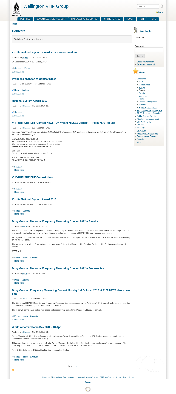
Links (139, 142)
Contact (88, 382)
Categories (141, 79)
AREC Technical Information (149, 113)
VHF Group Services (145, 122)
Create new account (145, 62)
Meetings (143, 96)
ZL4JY (24, 226)
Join (124, 377)
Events (27, 68)
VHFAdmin (26, 106)
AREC (141, 82)
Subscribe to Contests (13, 370)
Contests (18, 68)
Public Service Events (148, 107)
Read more (19, 71)
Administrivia (144, 85)
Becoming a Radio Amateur (64, 377)
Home (14, 23)
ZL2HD (25, 58)
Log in (160, 12)
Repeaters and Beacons (147, 136)
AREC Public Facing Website (149, 110)
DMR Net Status (107, 377)
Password (139, 46)
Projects (142, 105)
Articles (142, 87)
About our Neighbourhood (148, 119)
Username (139, 37)
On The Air (141, 130)
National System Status (88, 377)
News (16, 90)
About (118, 377)
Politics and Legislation (149, 102)
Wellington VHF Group (46, 6)
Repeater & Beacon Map (147, 133)
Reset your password (146, 64)
